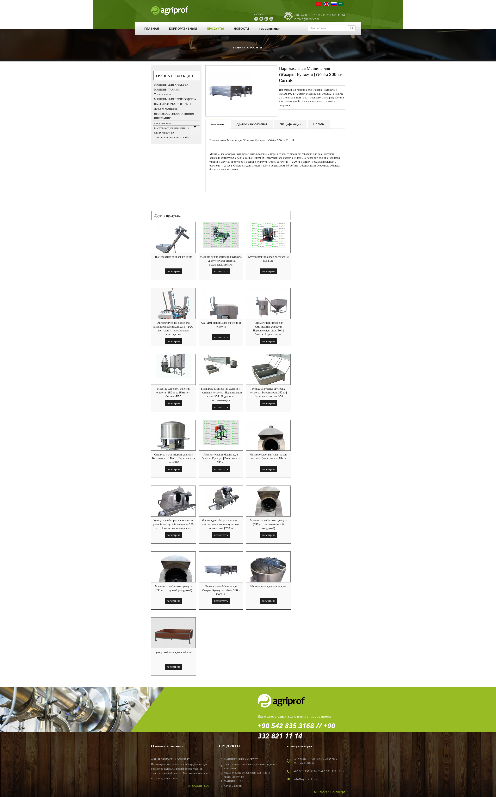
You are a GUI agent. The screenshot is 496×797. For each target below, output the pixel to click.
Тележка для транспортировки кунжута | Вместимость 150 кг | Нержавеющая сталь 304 (268, 392)
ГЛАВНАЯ (151, 29)
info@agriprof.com (306, 19)
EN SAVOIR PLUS (198, 786)
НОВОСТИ (241, 29)
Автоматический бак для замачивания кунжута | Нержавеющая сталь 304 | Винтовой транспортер (268, 328)
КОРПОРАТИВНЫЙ (183, 29)
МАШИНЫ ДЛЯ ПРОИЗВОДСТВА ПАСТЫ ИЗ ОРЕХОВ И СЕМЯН (175, 101)
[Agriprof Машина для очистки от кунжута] (221, 314)
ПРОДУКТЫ (215, 29)
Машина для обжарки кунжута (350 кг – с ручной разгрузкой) (173, 588)
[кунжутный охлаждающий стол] (173, 634)
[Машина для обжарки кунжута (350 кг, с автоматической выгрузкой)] (268, 509)
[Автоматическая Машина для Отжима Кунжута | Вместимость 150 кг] (221, 432)
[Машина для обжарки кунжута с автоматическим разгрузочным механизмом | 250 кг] (221, 497)
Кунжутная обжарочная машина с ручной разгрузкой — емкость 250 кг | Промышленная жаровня (173, 524)
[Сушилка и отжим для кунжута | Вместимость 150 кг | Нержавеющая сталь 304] (173, 436)
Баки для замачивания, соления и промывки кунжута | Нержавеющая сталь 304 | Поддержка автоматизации (221, 394)
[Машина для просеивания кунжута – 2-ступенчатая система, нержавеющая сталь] (221, 234)
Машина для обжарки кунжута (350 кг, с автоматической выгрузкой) (268, 524)
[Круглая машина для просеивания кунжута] (268, 234)
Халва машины (163, 94)
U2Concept (337, 792)
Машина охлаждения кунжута (268, 586)
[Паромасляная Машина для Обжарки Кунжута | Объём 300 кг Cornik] (221, 569)
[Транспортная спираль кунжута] (173, 245)
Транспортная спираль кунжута (173, 257)
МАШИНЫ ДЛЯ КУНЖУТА (171, 84)
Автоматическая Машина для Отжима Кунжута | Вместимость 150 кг (221, 458)
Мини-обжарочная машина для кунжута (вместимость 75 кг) (268, 456)
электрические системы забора (172, 137)
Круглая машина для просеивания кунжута (268, 258)
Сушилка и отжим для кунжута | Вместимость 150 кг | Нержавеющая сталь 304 (173, 458)
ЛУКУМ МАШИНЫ (166, 108)
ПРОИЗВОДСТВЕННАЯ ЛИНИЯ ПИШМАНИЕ (174, 116)
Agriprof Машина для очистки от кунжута (221, 324)
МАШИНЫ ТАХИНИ (167, 89)
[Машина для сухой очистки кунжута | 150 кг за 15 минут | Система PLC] (173, 365)
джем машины (162, 123)
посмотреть (173, 271)
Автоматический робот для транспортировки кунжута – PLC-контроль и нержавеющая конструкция (173, 328)
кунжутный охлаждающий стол (173, 652)
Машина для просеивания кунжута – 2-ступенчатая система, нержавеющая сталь (221, 260)
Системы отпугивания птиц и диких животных (171, 130)
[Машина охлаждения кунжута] (268, 575)
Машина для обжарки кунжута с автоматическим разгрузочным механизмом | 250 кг (221, 524)
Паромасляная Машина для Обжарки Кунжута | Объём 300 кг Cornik (221, 590)
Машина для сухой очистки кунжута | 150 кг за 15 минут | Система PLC (173, 392)
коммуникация (269, 29)
